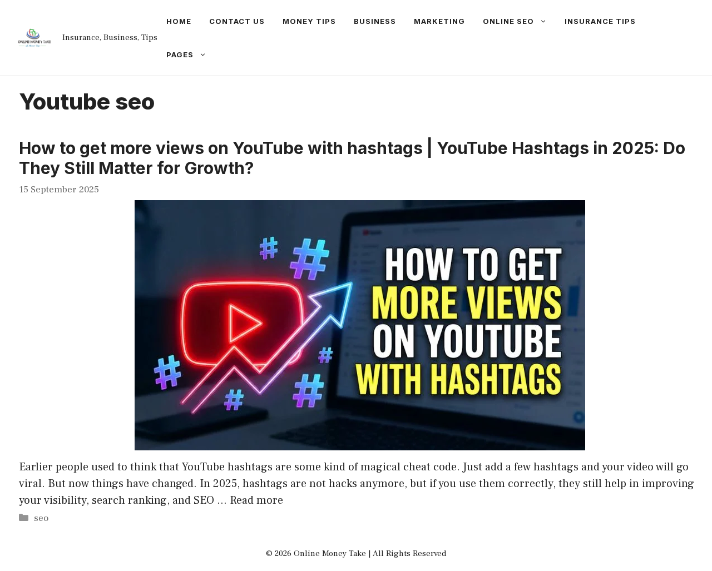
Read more (256, 500)
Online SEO (508, 21)
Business (375, 21)
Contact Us (237, 21)
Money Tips (309, 21)
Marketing (439, 21)
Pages (180, 54)
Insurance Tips (600, 21)
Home (178, 21)
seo (41, 518)
